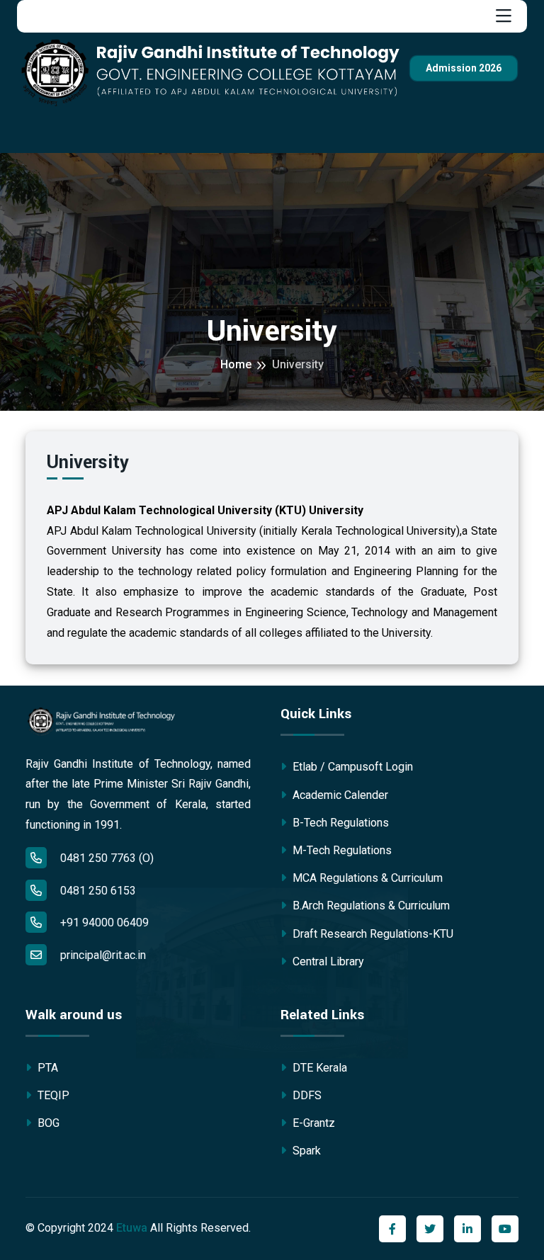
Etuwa (131, 1228)
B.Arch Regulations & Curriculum (370, 905)
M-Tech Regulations (341, 850)
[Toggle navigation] (503, 16)
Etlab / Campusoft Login (351, 766)
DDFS (306, 1095)
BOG (47, 1123)
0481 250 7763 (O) (105, 858)
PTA (46, 1067)
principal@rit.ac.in (103, 955)
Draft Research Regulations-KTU (371, 934)
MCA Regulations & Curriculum (366, 878)
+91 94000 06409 (103, 922)
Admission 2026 (464, 68)
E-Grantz (312, 1123)
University (298, 364)
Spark (305, 1150)
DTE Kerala (318, 1067)
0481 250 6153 (96, 890)
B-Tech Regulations (339, 822)
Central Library (327, 961)
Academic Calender (339, 795)
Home (235, 364)
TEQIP (52, 1095)
